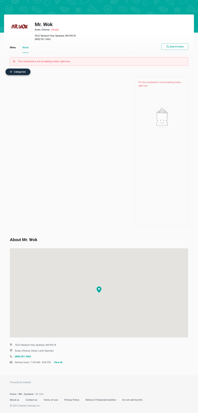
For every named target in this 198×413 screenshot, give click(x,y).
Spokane (28, 394)
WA (20, 394)
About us (15, 400)
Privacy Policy (72, 400)
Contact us (32, 400)
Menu (13, 47)
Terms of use (51, 400)
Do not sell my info (132, 400)
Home (13, 394)
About (25, 47)
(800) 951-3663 (43, 39)
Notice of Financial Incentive (101, 400)
